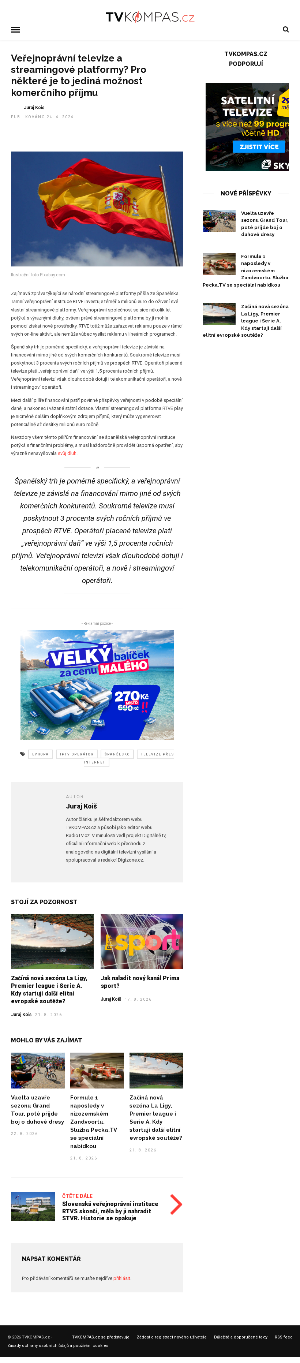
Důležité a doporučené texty (240, 1337)
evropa (40, 754)
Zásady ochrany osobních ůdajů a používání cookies (57, 1345)
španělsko (117, 754)
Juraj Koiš (34, 107)
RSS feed (284, 1337)
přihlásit (121, 1278)
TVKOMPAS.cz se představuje (101, 1337)
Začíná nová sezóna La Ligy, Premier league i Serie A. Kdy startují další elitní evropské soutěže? (49, 989)
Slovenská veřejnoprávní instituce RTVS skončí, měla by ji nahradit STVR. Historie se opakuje (110, 1210)
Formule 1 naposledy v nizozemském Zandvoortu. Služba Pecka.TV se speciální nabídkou (93, 1122)
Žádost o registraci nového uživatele (172, 1337)
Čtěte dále (77, 1196)
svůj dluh (67, 453)
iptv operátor (77, 754)
